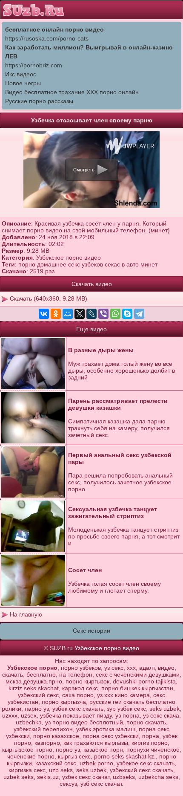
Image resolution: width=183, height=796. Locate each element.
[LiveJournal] (91, 314)
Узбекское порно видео (68, 257)
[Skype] (127, 314)
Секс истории (91, 630)
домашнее (51, 264)
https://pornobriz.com (33, 65)
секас (112, 264)
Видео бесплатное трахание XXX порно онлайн (72, 92)
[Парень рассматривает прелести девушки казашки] (33, 418)
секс (74, 264)
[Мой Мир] (68, 314)
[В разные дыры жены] (33, 364)
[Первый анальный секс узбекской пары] (33, 472)
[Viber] (103, 314)
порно (26, 264)
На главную (25, 614)
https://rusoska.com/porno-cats (47, 38)
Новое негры (23, 83)
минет (148, 264)
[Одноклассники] (56, 314)
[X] (79, 314)
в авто (130, 264)
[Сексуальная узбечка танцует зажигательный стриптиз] (33, 526)
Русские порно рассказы (39, 101)
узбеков (92, 264)
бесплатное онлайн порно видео (54, 29)
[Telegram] (139, 314)
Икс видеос (20, 74)
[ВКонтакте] (44, 314)
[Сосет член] (33, 580)
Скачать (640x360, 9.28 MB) (47, 298)
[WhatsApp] (115, 314)
